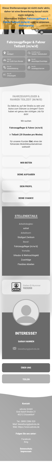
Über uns (26, 367)
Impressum (26, 451)
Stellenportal (26, 25)
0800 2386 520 (28, 421)
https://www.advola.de (28, 427)
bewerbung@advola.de (28, 349)
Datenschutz (26, 448)
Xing (26, 442)
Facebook (26, 439)
